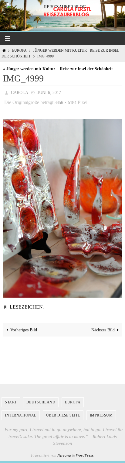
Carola (19, 92)
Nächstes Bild (103, 325)
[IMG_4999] (62, 205)
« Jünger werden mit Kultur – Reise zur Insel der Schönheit (58, 68)
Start (11, 398)
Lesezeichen (26, 303)
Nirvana (64, 450)
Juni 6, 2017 (49, 92)
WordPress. (85, 450)
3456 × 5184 (65, 100)
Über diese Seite (63, 411)
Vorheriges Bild (23, 325)
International (20, 411)
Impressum (101, 411)
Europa (19, 51)
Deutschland (41, 398)
